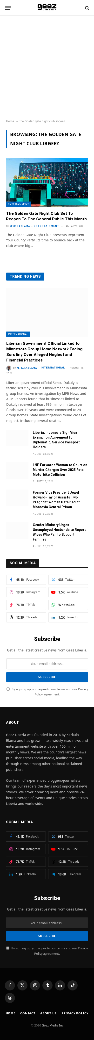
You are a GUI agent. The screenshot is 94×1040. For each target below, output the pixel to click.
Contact (27, 1013)
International (18, 334)
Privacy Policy (74, 1013)
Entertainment (18, 204)
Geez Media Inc (52, 1025)
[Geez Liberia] (47, 8)
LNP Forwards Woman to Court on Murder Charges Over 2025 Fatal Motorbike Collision (60, 470)
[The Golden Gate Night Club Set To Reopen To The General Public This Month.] (47, 182)
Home (10, 121)
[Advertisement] (47, 68)
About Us (48, 1013)
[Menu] (8, 7)
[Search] (86, 7)
